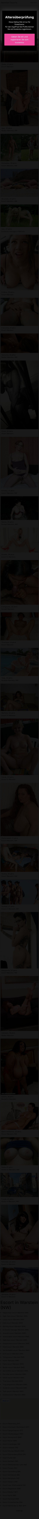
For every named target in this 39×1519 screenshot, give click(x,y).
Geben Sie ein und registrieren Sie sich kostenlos (19, 40)
